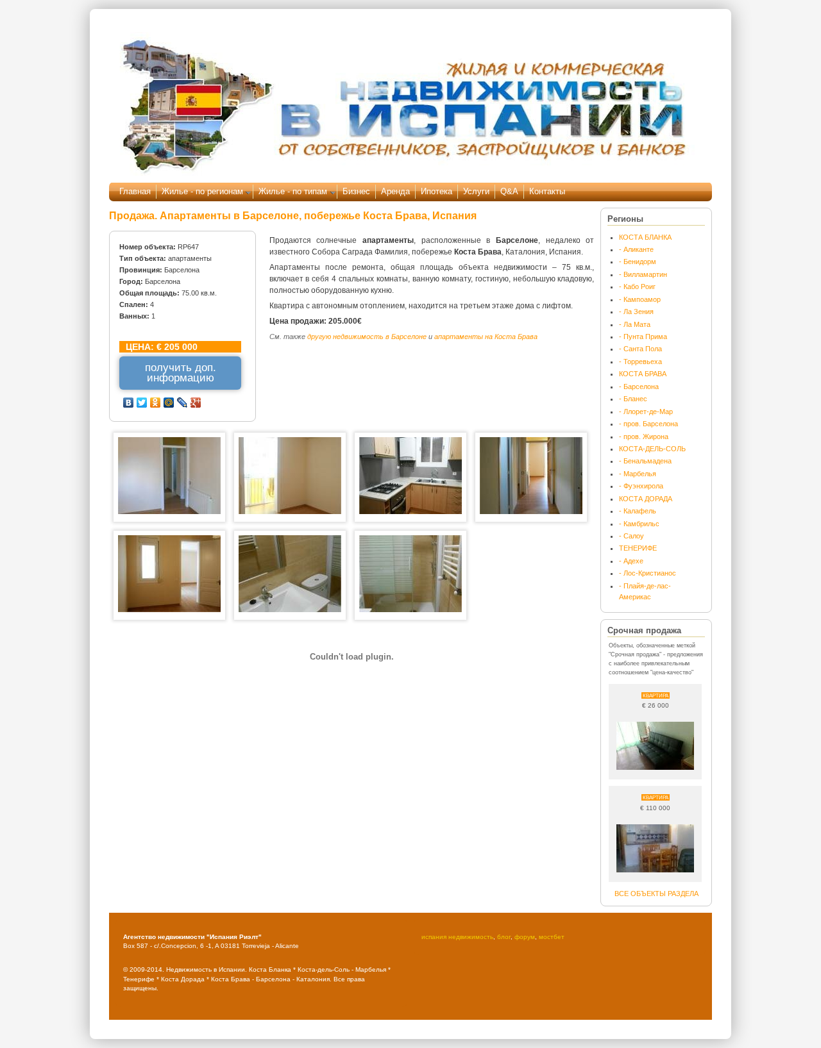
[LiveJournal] (182, 402)
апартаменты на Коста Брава (485, 336)
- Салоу (631, 536)
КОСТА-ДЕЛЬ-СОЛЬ (652, 449)
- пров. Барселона (648, 424)
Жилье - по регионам (202, 191)
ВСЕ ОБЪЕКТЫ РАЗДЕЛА (656, 893)
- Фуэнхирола (641, 486)
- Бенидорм (637, 261)
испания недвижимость (457, 936)
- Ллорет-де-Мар (646, 411)
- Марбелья (637, 474)
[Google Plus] (196, 402)
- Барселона (639, 386)
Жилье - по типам (292, 191)
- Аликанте (636, 249)
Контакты (547, 191)
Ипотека (436, 191)
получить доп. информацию (180, 373)
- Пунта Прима (643, 336)
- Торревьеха (640, 361)
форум (524, 936)
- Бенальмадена (645, 461)
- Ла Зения (636, 311)
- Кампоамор (640, 299)
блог (504, 936)
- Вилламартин (643, 274)
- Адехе (631, 561)
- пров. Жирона (643, 436)
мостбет (551, 936)
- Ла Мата (634, 324)
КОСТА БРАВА (642, 374)
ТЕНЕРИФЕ (638, 548)
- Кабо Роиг (637, 286)
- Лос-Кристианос (647, 573)
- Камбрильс (639, 524)
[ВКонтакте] (128, 402)
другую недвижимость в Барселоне (367, 336)
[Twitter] (142, 402)
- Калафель (637, 511)
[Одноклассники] (155, 402)
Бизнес (356, 191)
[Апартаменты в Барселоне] (169, 511)
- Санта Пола (640, 349)
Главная (135, 191)
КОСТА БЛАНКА (645, 237)
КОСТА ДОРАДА (645, 499)
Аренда (395, 191)
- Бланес (633, 399)
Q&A (509, 191)
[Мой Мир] (169, 402)
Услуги (476, 191)
